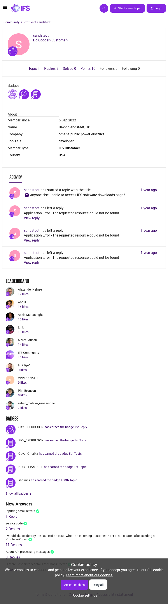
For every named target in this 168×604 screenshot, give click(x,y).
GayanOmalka (28, 453)
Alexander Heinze (30, 289)
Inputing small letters (20, 511)
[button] (4, 8)
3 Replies (13, 557)
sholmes (24, 480)
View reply (32, 218)
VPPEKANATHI (28, 378)
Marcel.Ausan (27, 340)
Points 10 (88, 68)
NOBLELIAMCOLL (30, 467)
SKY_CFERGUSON (31, 427)
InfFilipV (24, 365)
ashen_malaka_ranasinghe (36, 403)
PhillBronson (27, 390)
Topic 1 (34, 68)
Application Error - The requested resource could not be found (71, 213)
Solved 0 (70, 68)
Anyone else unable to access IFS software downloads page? (75, 194)
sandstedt (41, 35)
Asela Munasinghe (30, 315)
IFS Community (28, 352)
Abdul (22, 302)
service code (14, 523)
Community (11, 22)
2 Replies (13, 528)
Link (21, 327)
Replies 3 (51, 68)
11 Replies (14, 544)
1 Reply (11, 516)
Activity (15, 176)
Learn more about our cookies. (89, 575)
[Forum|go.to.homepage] (20, 8)
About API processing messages (28, 552)
